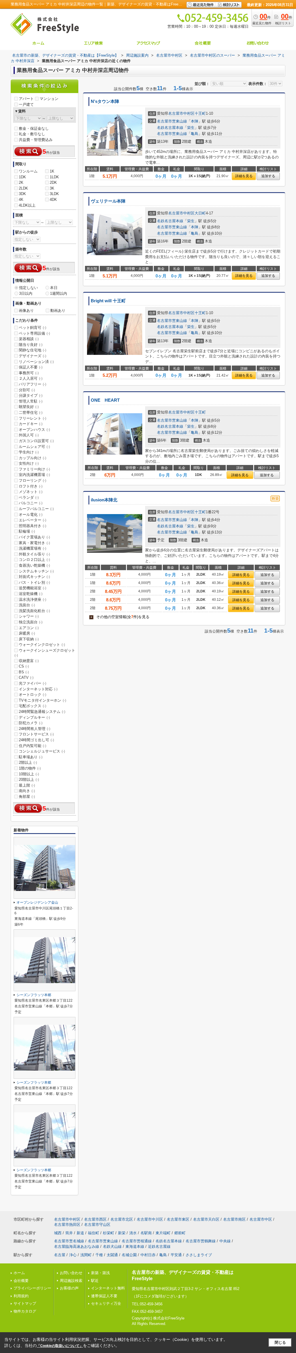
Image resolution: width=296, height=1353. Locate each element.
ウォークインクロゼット (42, 644)
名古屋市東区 (178, 1219)
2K (21, 182)
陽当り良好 (30, 344)
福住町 (93, 1233)
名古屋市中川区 (150, 1219)
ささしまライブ (199, 1255)
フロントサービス (36, 734)
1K (52, 171)
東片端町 (163, 1233)
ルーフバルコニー (36, 509)
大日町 (200, 213)
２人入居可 (30, 378)
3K (52, 188)
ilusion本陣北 (104, 500)
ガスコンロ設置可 (36, 441)
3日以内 (25, 293)
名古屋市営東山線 (172, 121)
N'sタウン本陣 (105, 101)
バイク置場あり (34, 537)
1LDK (54, 177)
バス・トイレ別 (34, 582)
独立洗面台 (30, 622)
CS (24, 666)
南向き (27, 791)
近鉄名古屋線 (159, 1246)
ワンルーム (28, 171)
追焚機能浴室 (32, 588)
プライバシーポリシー (32, 1288)
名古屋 (59, 1255)
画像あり (26, 310)
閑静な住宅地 (32, 350)
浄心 (73, 1255)
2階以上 (28, 762)
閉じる (280, 1342)
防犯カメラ (30, 723)
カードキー (30, 424)
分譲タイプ (30, 395)
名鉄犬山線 (112, 1246)
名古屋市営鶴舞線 (201, 1241)
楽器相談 (29, 339)
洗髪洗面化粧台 (34, 611)
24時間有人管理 (34, 728)
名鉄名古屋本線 (170, 127)
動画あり (57, 310)
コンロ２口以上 (34, 559)
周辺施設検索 (71, 1280)
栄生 (191, 127)
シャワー (29, 616)
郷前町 (180, 1233)
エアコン (29, 628)
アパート (26, 99)
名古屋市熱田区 (67, 1224)
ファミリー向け (34, 469)
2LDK (23, 188)
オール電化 (30, 514)
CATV (26, 677)
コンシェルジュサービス (42, 751)
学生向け (29, 452)
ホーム (19, 1273)
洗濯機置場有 (32, 548)
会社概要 (21, 1280)
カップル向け (32, 458)
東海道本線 (134, 1246)
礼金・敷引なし (32, 134)
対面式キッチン (34, 576)
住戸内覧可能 (32, 746)
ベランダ (29, 497)
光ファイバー (32, 683)
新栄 (121, 1233)
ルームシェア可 (34, 446)
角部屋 (27, 796)
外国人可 (29, 435)
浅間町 (86, 1255)
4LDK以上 (27, 205)
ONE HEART (105, 400)
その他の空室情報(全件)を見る (119, 617)
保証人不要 (30, 367)
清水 (133, 1233)
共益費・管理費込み (36, 140)
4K (21, 199)
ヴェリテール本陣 (108, 201)
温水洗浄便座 (32, 599)
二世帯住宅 (30, 412)
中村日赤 (148, 1255)
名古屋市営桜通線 (137, 1241)
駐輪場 (27, 531)
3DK (22, 194)
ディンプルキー (34, 717)
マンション (49, 99)
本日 (54, 288)
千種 (99, 1255)
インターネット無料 (108, 1288)
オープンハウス (34, 429)
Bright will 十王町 (108, 301)
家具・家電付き (34, 543)
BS (24, 672)
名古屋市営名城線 (69, 1241)
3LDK (54, 194)
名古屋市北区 (121, 1219)
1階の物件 (30, 768)
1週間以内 (58, 293)
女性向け (29, 463)
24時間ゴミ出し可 (36, 740)
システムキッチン (36, 571)
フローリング (32, 480)
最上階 (27, 785)
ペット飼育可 (32, 327)
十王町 (200, 113)
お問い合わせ (71, 1273)
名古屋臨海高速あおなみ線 (76, 1246)
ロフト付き (30, 486)
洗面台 (27, 605)
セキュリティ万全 (106, 1303)
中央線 (225, 1241)
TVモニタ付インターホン (42, 700)
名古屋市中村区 (181, 113)
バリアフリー (32, 384)
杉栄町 (108, 1233)
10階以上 (29, 774)
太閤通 (112, 1255)
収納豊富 (29, 661)
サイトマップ (25, 1303)
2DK (53, 182)
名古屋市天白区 (206, 1219)
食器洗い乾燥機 (34, 565)
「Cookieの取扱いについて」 (60, 1346)
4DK (53, 199)
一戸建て (26, 104)
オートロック (32, 694)
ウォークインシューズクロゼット (44, 652)
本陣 (194, 121)
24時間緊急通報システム (42, 711)
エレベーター (32, 520)
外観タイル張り (34, 554)
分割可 (27, 390)
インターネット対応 (38, 689)
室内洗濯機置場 (34, 474)
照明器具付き (32, 526)
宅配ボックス (32, 706)
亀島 (194, 133)
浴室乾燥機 (30, 594)
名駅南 (146, 1233)
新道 (80, 1233)
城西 (58, 1233)
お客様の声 (69, 1288)
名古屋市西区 (95, 1219)
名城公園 (129, 1255)
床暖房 (27, 633)
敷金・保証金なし (34, 128)
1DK (22, 177)
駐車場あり (30, 757)
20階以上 (29, 779)
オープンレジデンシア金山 (37, 902)
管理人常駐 (30, 401)
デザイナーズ (32, 356)
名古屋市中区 (260, 1219)
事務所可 (29, 373)
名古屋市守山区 (97, 1224)
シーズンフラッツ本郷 (33, 995)
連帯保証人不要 (104, 1296)
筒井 (69, 1233)
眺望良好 (29, 407)
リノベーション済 (36, 361)
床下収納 (29, 639)
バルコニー (30, 503)
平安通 (176, 1255)
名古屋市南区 (234, 1219)
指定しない (28, 288)
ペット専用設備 (34, 333)
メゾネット (30, 492)
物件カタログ (25, 1311)
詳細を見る (244, 176)
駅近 (95, 1280)
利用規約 (21, 1296)
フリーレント (32, 418)
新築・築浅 (100, 1273)
